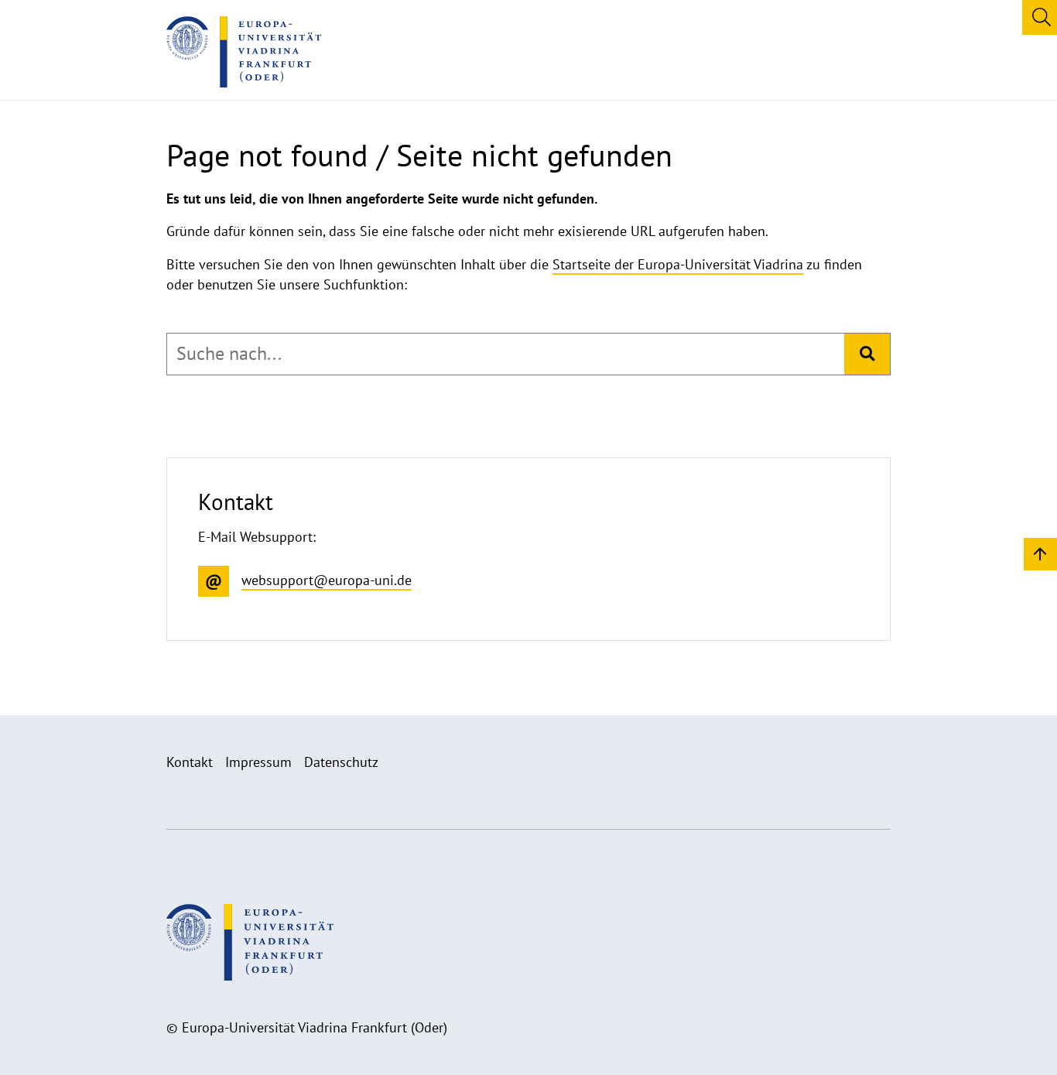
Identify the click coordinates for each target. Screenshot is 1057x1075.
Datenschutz (341, 762)
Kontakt (189, 762)
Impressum (258, 762)
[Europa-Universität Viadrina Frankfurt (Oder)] (243, 51)
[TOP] (1040, 553)
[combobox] (505, 353)
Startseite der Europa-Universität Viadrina (677, 264)
